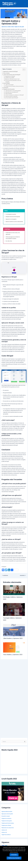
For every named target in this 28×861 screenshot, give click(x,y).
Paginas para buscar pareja (8, 823)
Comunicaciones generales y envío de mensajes (13, 81)
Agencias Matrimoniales (7, 811)
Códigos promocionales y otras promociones (14, 86)
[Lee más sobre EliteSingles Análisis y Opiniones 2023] (14, 590)
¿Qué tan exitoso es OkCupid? (11, 96)
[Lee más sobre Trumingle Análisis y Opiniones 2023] (14, 609)
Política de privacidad (14, 858)
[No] (26, 853)
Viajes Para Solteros (6, 834)
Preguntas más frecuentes (8, 89)
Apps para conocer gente (7, 813)
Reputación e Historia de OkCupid (10, 71)
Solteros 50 (4, 832)
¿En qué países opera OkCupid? (11, 97)
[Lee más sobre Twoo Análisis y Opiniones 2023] (14, 647)
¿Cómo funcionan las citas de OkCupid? (11, 74)
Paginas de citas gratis (19, 26)
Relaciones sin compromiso (8, 827)
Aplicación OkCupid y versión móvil (12, 79)
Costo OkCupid (6, 83)
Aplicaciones (4, 26)
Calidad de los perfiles (9, 77)
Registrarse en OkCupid (10, 76)
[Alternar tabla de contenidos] (23, 69)
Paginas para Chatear (6, 825)
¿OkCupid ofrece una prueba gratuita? (13, 90)
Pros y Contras (6, 73)
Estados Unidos (10, 26)
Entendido (14, 854)
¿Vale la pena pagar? (9, 84)
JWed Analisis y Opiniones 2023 (12, 638)
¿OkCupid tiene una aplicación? (11, 92)
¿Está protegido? (8, 93)
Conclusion (5, 87)
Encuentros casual (6, 816)
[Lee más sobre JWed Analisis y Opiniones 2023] (14, 630)
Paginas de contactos (6, 818)
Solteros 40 (4, 830)
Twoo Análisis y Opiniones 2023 (12, 654)
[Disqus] (14, 678)
